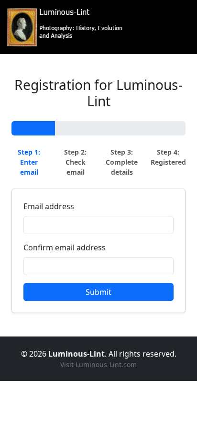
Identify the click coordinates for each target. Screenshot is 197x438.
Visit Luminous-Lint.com (98, 364)
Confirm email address (64, 247)
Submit (98, 292)
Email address (48, 206)
